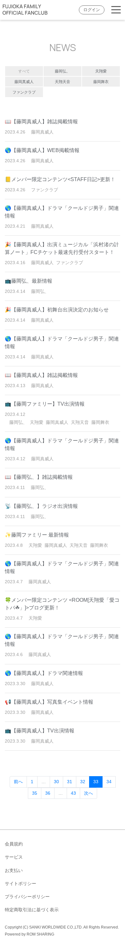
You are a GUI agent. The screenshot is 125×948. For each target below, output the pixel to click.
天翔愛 (101, 71)
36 (47, 793)
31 (69, 781)
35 (34, 793)
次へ (88, 793)
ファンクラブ (24, 92)
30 (56, 781)
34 (109, 781)
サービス (14, 857)
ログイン (91, 10)
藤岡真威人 (24, 82)
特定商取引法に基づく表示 (32, 909)
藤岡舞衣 (101, 82)
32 (82, 781)
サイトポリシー (20, 883)
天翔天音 (62, 82)
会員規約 (14, 843)
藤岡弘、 (62, 71)
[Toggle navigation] (116, 10)
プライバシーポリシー (27, 896)
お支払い (14, 870)
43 (73, 793)
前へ (18, 781)
